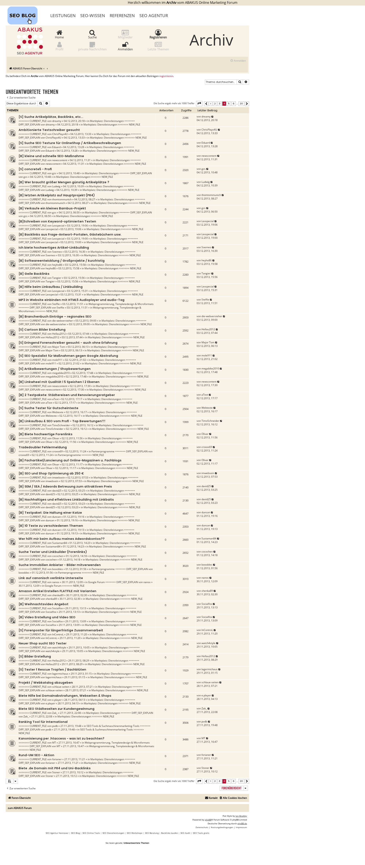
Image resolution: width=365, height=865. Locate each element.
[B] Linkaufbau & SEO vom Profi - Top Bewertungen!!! (62, 421)
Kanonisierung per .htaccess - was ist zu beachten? (61, 738)
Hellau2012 (59, 333)
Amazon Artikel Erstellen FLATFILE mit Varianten (57, 591)
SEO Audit (185, 832)
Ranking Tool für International (43, 722)
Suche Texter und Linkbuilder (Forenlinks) (53, 552)
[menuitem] (238, 61)
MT (54, 742)
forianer (57, 759)
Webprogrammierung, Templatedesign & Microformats (121, 304)
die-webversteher (62, 320)
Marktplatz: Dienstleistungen (107, 121)
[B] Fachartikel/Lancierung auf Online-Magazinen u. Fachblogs (70, 460)
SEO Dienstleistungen (113, 832)
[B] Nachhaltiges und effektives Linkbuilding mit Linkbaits (66, 499)
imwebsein (58, 477)
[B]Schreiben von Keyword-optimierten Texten (57, 221)
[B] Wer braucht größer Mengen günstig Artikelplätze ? (64, 182)
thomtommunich (62, 199)
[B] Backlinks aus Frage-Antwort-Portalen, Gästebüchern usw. (70, 234)
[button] (199, 103)
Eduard (56, 147)
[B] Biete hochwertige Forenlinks (45, 434)
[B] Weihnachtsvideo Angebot (43, 604)
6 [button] (233, 103)
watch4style (59, 647)
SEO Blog (75, 832)
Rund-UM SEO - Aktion (36, 755)
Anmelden (125, 49)
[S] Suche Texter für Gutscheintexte (48, 408)
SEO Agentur (153, 15)
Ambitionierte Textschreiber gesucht (49, 130)
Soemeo (57, 251)
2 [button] (215, 103)
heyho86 (57, 265)
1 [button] (210, 103)
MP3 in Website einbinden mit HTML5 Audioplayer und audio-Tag (71, 300)
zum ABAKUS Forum (20, 808)
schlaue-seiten (60, 686)
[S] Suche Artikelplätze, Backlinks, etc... (51, 117)
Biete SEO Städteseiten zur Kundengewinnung (56, 709)
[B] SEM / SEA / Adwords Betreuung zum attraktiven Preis (65, 486)
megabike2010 (61, 373)
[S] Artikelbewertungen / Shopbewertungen (55, 369)
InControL (58, 634)
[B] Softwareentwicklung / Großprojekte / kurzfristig (62, 261)
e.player (57, 700)
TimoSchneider (61, 425)
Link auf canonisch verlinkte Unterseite (51, 578)
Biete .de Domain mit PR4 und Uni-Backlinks (55, 768)
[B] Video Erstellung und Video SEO (47, 617)
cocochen (57, 556)
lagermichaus (60, 673)
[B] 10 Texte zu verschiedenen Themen (51, 526)
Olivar (55, 438)
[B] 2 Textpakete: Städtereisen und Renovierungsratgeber (67, 395)
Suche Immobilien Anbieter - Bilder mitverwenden (60, 565)
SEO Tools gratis (201, 832)
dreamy (56, 121)
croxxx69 (57, 451)
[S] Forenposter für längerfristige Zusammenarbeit (61, 630)
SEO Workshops (134, 832)
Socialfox (57, 608)
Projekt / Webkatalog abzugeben (46, 682)
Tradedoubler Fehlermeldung (43, 447)
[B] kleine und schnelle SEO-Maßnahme (51, 156)
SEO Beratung (152, 832)
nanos (55, 582)
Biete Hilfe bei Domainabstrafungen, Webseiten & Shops (65, 696)
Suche (92, 37)
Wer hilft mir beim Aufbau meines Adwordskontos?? (62, 539)
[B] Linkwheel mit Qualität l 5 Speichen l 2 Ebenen (59, 382)
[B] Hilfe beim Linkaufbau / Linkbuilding (51, 287)
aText (55, 399)
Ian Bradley (241, 815)
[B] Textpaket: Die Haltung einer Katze (50, 513)
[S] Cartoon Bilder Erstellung (42, 329)
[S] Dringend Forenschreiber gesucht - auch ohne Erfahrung (68, 343)
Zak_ (54, 713)
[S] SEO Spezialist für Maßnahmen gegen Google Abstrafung (68, 356)
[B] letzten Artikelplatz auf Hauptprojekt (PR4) (57, 195)
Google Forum (96, 582)
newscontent (59, 160)
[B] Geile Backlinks (34, 274)
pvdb (55, 726)
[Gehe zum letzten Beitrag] (212, 116)
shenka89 (58, 595)
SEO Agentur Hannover (57, 832)
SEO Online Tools (91, 832)
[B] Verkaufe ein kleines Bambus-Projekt (52, 208)
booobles (57, 569)
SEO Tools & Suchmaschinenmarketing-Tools (113, 726)
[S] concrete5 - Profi (35, 169)
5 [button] (229, 103)
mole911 (57, 360)
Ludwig (56, 186)
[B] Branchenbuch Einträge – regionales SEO (55, 316)
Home (59, 37)
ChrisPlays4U (60, 134)
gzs (54, 173)
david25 (56, 490)
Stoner (56, 772)
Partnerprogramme (102, 451)
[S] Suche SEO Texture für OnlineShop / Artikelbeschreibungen (70, 143)
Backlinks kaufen (169, 832)
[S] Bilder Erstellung (35, 656)
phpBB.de (242, 823)
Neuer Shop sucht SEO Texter (43, 643)
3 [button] (219, 103)
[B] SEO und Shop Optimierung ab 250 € (51, 473)
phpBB (208, 819)
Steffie (56, 304)
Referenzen (122, 15)
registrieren (166, 76)
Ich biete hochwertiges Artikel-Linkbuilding (54, 247)
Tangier (56, 278)
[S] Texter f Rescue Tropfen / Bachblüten (52, 669)
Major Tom (58, 347)
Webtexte (57, 412)
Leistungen (63, 15)
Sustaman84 (59, 543)
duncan (56, 517)
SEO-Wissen (92, 15)
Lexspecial (58, 225)
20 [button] (241, 103)
